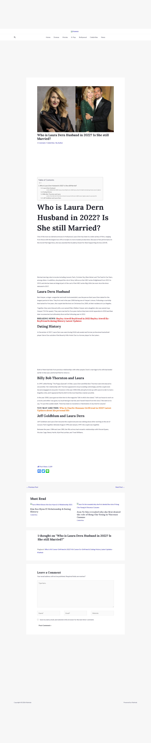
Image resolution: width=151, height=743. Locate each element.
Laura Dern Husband (49, 188)
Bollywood (83, 37)
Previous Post (32, 487)
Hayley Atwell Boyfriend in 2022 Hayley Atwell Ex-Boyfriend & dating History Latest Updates (73, 319)
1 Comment (41, 143)
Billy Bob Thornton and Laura (52, 194)
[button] (15, 37)
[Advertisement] (61, 14)
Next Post (120, 487)
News (103, 37)
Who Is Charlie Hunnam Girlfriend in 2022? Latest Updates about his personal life (74, 409)
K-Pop (73, 37)
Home (48, 37)
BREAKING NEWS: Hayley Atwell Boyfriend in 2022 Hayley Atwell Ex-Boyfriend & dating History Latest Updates (75, 190)
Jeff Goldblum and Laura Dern (52, 198)
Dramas (56, 37)
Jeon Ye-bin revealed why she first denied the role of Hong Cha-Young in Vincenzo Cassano (98, 514)
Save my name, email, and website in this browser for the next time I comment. (67, 620)
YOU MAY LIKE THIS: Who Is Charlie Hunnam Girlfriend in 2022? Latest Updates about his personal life (73, 196)
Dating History (47, 192)
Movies (65, 37)
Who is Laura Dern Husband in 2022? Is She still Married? (58, 186)
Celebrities (94, 37)
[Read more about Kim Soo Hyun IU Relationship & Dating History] (51, 504)
